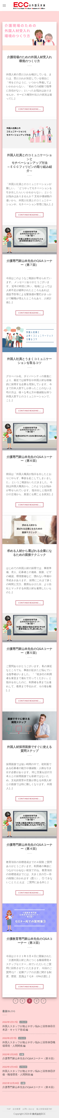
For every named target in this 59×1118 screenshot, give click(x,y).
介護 (21, 1054)
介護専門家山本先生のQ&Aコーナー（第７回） (29, 262)
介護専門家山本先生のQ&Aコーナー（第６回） (29, 458)
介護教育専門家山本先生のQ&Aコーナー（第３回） (29, 940)
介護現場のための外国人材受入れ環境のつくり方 (29, 59)
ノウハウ (23, 1022)
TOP (9, 1109)
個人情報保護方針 (44, 1109)
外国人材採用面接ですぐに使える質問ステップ (29, 748)
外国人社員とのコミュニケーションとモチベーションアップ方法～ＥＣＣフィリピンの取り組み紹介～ (29, 163)
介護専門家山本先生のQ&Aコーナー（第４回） (29, 846)
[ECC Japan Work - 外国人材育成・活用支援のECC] (29, 6)
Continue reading (29, 109)
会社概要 (16, 1109)
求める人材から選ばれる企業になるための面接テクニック (29, 552)
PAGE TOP (55, 1082)
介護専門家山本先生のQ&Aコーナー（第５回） (29, 650)
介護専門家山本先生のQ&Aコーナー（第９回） (29, 1058)
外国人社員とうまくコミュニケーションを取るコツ (29, 360)
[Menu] (4, 5)
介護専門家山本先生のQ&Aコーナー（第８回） (29, 1086)
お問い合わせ (28, 1109)
